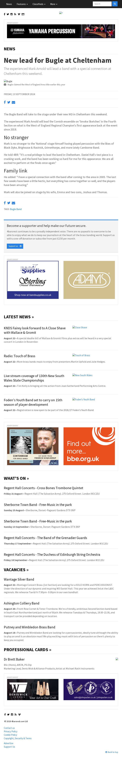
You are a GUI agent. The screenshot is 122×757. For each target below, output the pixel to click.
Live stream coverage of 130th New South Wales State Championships (34, 378)
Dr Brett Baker (14, 659)
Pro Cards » (27, 649)
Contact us (9, 727)
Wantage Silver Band (19, 579)
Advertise (8, 743)
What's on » (16, 478)
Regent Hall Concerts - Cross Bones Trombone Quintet (43, 488)
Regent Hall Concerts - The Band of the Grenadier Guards (45, 538)
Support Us (9, 746)
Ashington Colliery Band (21, 603)
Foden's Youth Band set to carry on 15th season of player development (33, 402)
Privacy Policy (10, 731)
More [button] (53, 4)
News (9, 4)
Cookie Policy (10, 734)
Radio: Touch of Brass (19, 356)
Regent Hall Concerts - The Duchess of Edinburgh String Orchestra (52, 554)
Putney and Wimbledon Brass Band (29, 627)
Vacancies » (16, 569)
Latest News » (19, 317)
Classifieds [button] (38, 4)
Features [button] (21, 4)
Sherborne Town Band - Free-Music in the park (38, 504)
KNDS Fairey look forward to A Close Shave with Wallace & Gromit (35, 330)
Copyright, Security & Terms (18, 738)
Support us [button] (14, 246)
